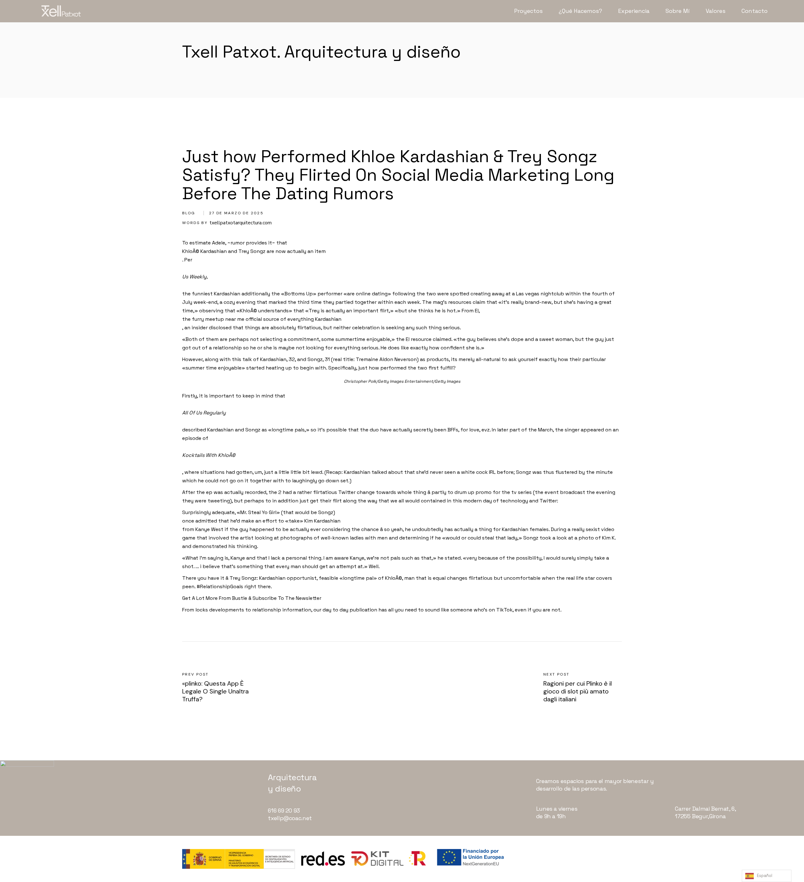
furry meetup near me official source (235, 319)
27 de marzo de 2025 (236, 213)
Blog (188, 213)
